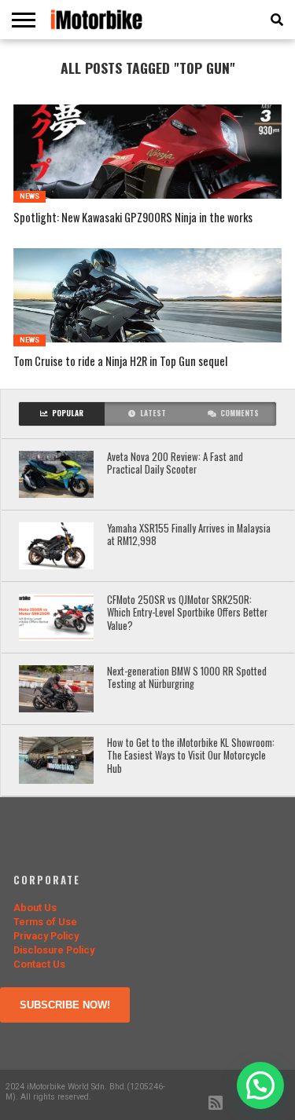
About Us (35, 907)
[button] (260, 1085)
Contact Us (39, 964)
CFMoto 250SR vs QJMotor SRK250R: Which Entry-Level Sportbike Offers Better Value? (187, 613)
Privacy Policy (46, 936)
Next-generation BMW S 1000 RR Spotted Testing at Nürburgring (187, 678)
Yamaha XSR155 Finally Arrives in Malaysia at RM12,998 (189, 535)
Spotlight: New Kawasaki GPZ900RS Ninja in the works (133, 217)
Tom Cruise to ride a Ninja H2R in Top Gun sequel (120, 361)
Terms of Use (45, 922)
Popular (67, 413)
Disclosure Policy (53, 950)
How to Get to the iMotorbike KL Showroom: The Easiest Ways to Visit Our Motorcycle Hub (191, 756)
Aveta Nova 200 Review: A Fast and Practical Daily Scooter (175, 464)
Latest (153, 413)
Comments (239, 413)
